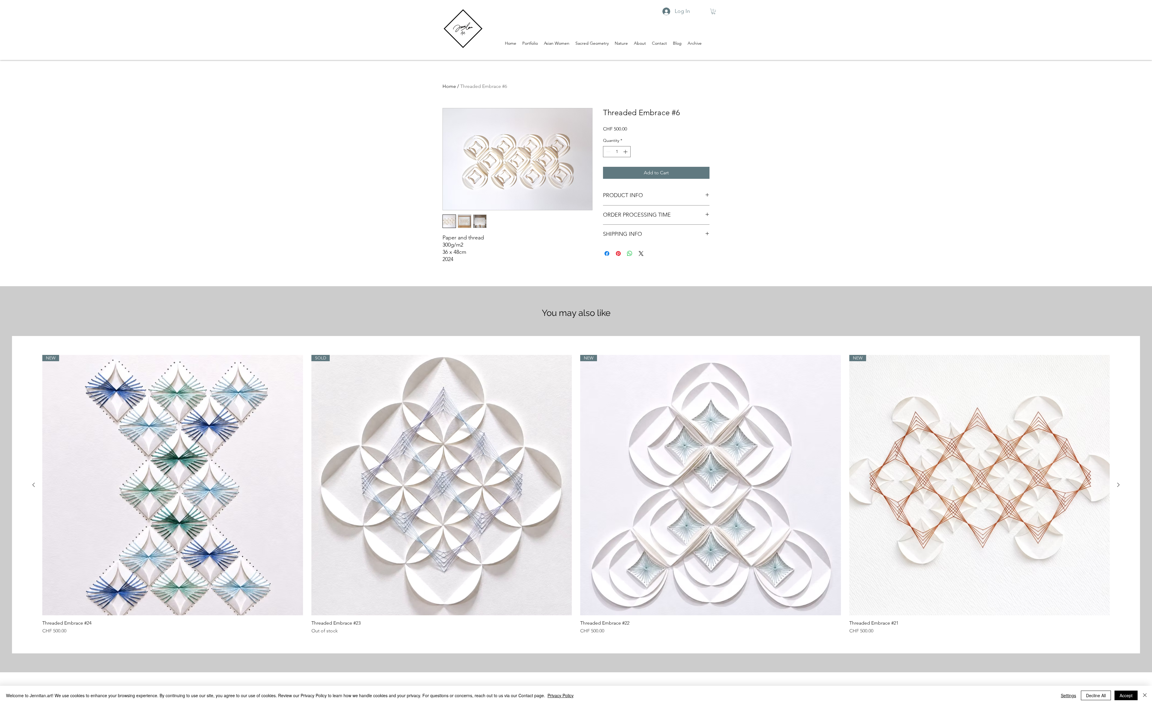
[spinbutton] (616, 151)
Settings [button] (1068, 695)
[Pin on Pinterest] (618, 253)
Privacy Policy (561, 695)
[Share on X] (641, 253)
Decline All (1096, 695)
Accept (1126, 695)
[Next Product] (1118, 484)
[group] (576, 495)
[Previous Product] (33, 484)
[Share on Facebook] (606, 253)
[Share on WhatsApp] (629, 253)
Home (449, 86)
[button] (713, 11)
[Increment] (626, 151)
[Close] (1144, 695)
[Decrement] (607, 151)
